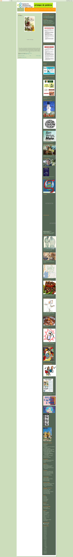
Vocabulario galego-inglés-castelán (47, 450)
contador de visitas (45, 524)
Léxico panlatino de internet (46, 448)
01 (45, 549)
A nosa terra (44, 496)
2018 (45, 533)
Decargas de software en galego (47, 484)
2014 (45, 536)
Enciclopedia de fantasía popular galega (48, 460)
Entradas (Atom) (24, 57)
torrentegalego (48, 232)
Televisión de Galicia (46, 504)
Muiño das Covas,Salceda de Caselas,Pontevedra (47, 231)
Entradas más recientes (21, 55)
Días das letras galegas (46, 480)
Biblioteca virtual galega (46, 479)
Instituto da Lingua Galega (46, 493)
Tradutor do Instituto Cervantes (47, 466)
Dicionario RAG (45, 444)
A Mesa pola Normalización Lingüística (48, 491)
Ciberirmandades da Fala (46, 492)
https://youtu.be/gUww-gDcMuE (47, 20)
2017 (45, 534)
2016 (45, 535)
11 (45, 540)
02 (45, 548)
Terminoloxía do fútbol (46, 456)
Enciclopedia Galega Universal (47, 461)
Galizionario (44, 445)
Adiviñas (44, 511)
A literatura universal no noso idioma (48, 478)
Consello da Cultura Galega (46, 489)
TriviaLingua (44, 518)
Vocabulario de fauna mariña (47, 457)
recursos (44, 77)
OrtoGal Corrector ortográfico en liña (48, 471)
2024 (45, 526)
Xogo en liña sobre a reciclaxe (47, 519)
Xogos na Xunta (45, 520)
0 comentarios (30, 53)
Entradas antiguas (38, 55)
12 (45, 539)
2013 (45, 537)
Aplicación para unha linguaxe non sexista (48, 483)
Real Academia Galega (46, 490)
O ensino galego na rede (46, 508)
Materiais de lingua (45, 507)
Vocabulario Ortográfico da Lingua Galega (48, 449)
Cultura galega (45, 497)
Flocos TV (44, 503)
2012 (45, 538)
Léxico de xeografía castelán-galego (48, 455)
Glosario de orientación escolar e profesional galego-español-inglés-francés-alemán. (48, 454)
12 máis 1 (20, 15)
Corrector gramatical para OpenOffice (48, 472)
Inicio (30, 55)
